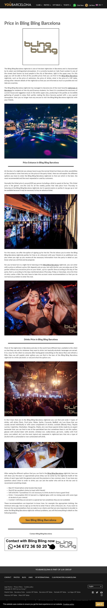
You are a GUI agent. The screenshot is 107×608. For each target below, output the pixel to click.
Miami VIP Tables (24, 595)
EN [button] (99, 5)
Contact (7, 577)
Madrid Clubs (8, 592)
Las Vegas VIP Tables (74, 592)
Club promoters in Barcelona (64, 577)
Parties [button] (46, 5)
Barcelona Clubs (19, 592)
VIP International (42, 577)
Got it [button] (99, 604)
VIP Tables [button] (56, 5)
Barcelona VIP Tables (45, 592)
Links (31, 577)
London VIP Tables (32, 592)
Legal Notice (8, 587)
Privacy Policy (18, 587)
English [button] (91, 586)
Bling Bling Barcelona (69, 76)
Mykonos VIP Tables (10, 595)
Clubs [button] (38, 5)
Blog (24, 577)
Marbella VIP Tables (60, 592)
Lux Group (21, 589)
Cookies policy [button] (68, 604)
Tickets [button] (66, 5)
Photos (17, 577)
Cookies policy (28, 587)
